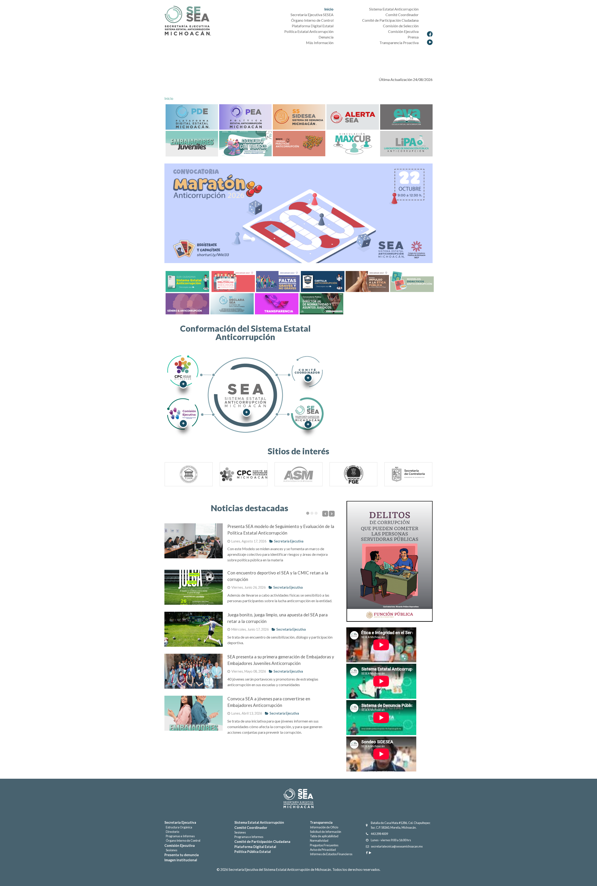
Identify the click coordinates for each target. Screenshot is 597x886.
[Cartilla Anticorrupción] (322, 281)
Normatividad (319, 840)
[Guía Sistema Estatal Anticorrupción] (187, 281)
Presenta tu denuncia (181, 855)
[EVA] (231, 303)
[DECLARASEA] (406, 116)
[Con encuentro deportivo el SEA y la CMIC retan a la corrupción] (193, 587)
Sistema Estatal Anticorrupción (259, 822)
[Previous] (172, 476)
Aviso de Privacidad (323, 849)
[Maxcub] (352, 143)
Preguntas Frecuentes (324, 845)
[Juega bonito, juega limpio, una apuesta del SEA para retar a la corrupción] (193, 629)
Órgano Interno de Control (182, 840)
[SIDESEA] (299, 116)
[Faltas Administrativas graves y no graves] (277, 281)
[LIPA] (406, 143)
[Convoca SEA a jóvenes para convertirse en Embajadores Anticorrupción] (193, 713)
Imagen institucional (180, 860)
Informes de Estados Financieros (331, 854)
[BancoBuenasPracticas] (299, 143)
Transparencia (321, 822)
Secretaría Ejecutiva (288, 541)
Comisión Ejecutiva (179, 846)
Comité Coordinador (250, 828)
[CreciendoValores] (245, 143)
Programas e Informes (179, 836)
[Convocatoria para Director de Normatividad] (321, 303)
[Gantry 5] (298, 798)
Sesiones (170, 850)
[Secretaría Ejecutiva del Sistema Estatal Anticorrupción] (187, 21)
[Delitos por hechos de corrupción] (232, 281)
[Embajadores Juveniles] (192, 143)
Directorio (171, 832)
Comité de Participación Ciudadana (262, 842)
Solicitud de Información (325, 832)
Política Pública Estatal (252, 852)
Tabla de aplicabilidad (324, 836)
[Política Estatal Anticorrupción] (245, 116)
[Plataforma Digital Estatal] (192, 116)
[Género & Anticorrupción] (186, 303)
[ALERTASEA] (352, 116)
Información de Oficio (324, 827)
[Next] (425, 476)
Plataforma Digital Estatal (255, 847)
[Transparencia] (276, 303)
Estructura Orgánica (178, 827)
